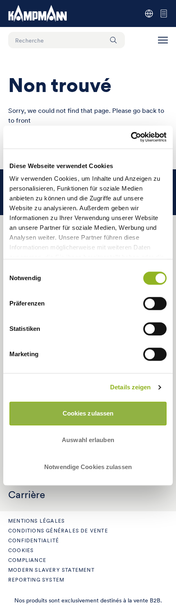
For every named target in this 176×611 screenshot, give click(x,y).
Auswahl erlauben (88, 439)
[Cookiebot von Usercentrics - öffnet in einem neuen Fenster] (131, 137)
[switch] (155, 303)
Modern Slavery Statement (51, 570)
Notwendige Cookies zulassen (88, 466)
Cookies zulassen (88, 413)
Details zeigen (130, 387)
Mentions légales (36, 521)
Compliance (27, 560)
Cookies (21, 550)
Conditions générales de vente (58, 531)
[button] (163, 40)
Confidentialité (33, 540)
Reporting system (36, 580)
